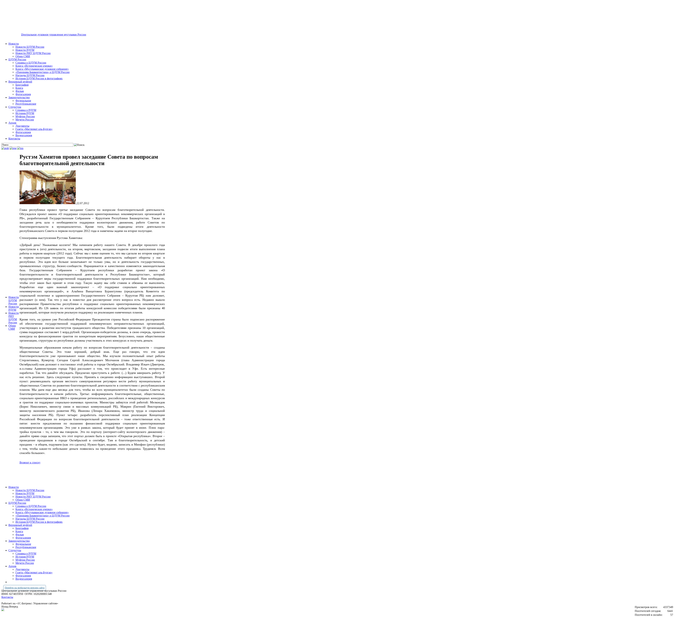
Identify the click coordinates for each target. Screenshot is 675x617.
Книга (19, 87)
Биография (21, 84)
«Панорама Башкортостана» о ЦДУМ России (42, 72)
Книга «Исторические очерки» (34, 65)
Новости (13, 43)
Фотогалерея (23, 94)
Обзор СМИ (22, 56)
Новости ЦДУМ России (29, 46)
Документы (22, 125)
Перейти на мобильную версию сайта (24, 587)
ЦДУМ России (17, 59)
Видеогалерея (23, 135)
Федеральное (23, 100)
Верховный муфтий (20, 81)
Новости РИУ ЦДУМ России (33, 53)
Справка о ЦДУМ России (30, 62)
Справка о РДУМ (25, 110)
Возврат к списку (30, 462)
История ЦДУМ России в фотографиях (39, 78)
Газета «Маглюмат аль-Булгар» (34, 129)
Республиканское (25, 103)
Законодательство (19, 97)
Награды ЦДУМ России (29, 75)
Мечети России (24, 119)
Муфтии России (25, 116)
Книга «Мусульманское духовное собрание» (42, 68)
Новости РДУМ (24, 49)
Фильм (19, 91)
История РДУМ (24, 113)
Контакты (14, 138)
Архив (12, 122)
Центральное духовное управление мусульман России (53, 34)
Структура (14, 106)
